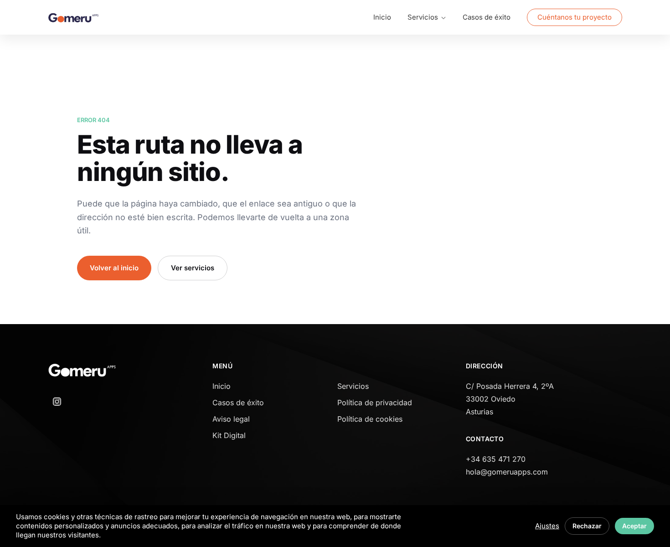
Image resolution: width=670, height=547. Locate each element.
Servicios (353, 386)
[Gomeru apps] (73, 17)
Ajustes (547, 525)
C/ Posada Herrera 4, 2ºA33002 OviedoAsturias (510, 399)
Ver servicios (192, 267)
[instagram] (57, 401)
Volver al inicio (114, 267)
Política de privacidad (374, 402)
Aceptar (634, 526)
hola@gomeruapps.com (507, 471)
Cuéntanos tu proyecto (574, 17)
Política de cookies (369, 418)
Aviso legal (231, 418)
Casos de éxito (486, 17)
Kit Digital (229, 435)
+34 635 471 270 (496, 459)
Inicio (382, 17)
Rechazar (587, 526)
